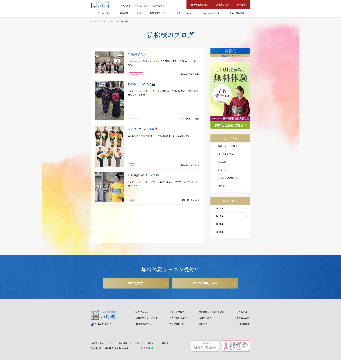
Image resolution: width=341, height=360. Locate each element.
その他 (221, 185)
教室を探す (135, 283)
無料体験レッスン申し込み (211, 312)
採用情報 (166, 343)
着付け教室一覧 (157, 13)
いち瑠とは (126, 6)
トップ (93, 21)
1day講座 (222, 162)
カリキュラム (104, 13)
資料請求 (241, 4)
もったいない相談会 (227, 178)
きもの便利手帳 (237, 13)
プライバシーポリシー (144, 343)
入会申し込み (222, 4)
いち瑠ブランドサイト (101, 343)
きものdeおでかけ (210, 13)
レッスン (222, 170)
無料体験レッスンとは (130, 13)
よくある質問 (142, 6)
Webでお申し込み (205, 283)
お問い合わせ (159, 6)
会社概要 (123, 343)
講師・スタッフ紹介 (227, 146)
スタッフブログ (183, 13)
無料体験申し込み (199, 4)
